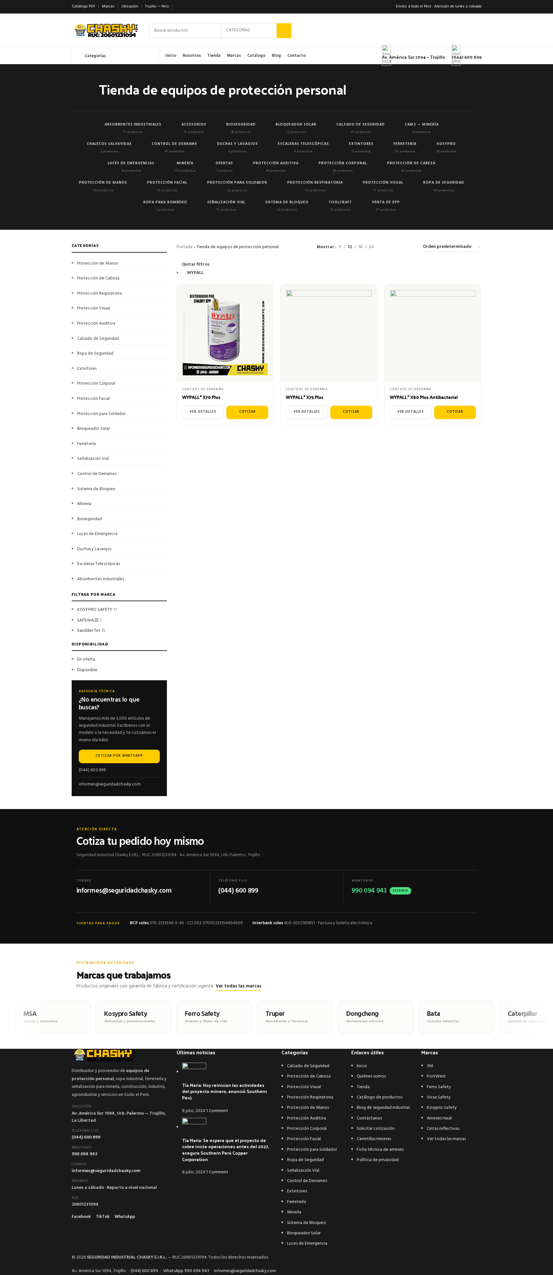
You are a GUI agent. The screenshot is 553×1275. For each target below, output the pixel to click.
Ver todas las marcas (238, 986)
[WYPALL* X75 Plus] (329, 332)
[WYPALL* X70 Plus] (225, 332)
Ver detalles (202, 412)
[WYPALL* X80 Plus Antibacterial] (433, 332)
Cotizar (247, 412)
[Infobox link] (276, 32)
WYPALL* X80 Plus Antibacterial (424, 397)
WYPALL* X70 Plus (201, 397)
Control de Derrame (203, 389)
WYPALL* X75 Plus (304, 397)
